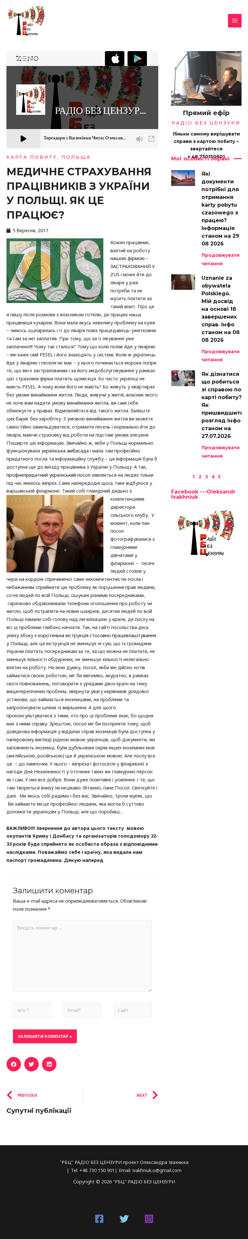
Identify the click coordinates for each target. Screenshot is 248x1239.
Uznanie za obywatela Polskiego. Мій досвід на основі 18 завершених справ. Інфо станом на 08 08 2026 (221, 309)
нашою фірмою (127, 258)
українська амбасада (65, 450)
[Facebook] (99, 1218)
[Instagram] (149, 1218)
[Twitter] (124, 1218)
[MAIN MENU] (235, 20)
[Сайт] (133, 1011)
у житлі (116, 394)
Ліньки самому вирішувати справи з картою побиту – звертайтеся (206, 141)
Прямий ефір (206, 113)
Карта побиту (31, 157)
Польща (76, 157)
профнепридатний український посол (48, 475)
